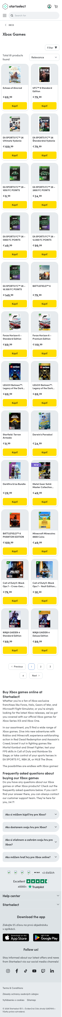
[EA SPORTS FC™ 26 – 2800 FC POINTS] (44, 173)
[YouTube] (34, 987)
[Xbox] (6, 25)
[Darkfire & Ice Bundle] (15, 470)
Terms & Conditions (13, 1004)
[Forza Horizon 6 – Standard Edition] (15, 322)
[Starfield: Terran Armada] (15, 421)
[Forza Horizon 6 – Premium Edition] (44, 322)
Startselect (11, 917)
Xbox (11, 25)
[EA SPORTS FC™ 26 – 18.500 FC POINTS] (15, 272)
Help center (11, 908)
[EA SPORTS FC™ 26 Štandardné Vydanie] (44, 124)
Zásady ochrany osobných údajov (21, 1010)
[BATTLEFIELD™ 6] (44, 272)
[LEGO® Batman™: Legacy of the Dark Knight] (15, 371)
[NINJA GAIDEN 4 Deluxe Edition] (44, 619)
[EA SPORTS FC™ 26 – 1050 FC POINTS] (15, 173)
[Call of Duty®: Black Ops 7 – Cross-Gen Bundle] (15, 569)
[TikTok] (25, 987)
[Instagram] (7, 987)
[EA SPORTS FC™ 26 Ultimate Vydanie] (15, 124)
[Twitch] (43, 987)
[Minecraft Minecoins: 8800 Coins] (44, 520)
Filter (50, 47)
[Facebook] (16, 987)
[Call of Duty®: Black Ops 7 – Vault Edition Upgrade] (44, 569)
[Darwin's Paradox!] (44, 421)
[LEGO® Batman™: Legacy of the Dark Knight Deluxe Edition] (44, 371)
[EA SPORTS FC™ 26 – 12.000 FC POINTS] (44, 223)
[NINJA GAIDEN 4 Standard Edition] (15, 619)
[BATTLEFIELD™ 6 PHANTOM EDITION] (15, 520)
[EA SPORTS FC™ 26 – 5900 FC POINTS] (15, 223)
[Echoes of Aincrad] (15, 74)
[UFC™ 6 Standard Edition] (44, 74)
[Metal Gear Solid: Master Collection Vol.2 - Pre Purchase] (44, 470)
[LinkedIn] (51, 987)
